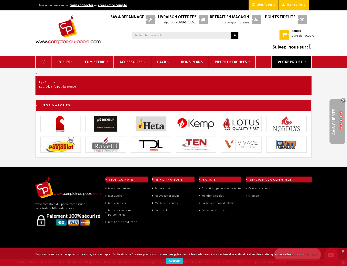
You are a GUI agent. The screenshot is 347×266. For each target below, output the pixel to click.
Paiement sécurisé (213, 210)
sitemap (253, 195)
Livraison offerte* (177, 17)
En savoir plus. (302, 254)
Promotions (162, 188)
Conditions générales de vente (221, 188)
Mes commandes (119, 188)
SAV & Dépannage (127, 17)
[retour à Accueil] (36, 74)
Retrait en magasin (229, 17)
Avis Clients (334, 122)
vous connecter (81, 5)
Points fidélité (280, 17)
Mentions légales (213, 195)
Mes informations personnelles (119, 212)
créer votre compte (112, 5)
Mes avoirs (115, 195)
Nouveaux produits (167, 195)
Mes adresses (117, 203)
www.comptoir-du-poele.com (55, 204)
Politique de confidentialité (218, 203)
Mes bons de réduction (122, 222)
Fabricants (162, 210)
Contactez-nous (259, 188)
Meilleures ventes (166, 203)
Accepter (175, 260)
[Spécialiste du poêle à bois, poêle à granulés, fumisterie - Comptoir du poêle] (68, 29)
